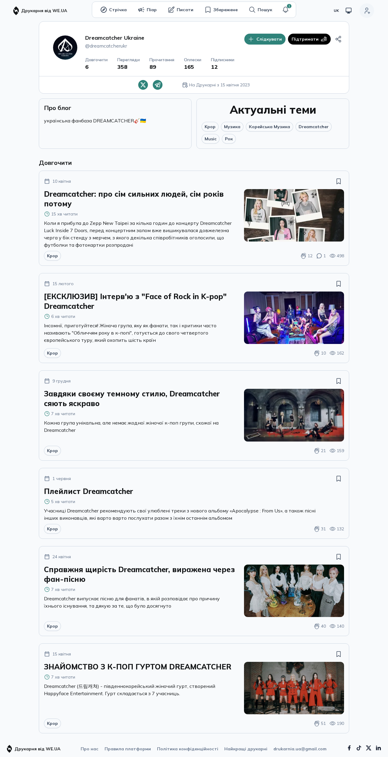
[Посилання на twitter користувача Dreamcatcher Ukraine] (143, 85)
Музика (232, 126)
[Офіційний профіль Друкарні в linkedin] (378, 748)
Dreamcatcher (314, 126)
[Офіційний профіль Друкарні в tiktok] (359, 748)
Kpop (210, 126)
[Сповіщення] (285, 9)
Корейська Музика (269, 126)
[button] (285, 9)
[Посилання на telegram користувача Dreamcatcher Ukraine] (157, 85)
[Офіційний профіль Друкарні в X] (369, 748)
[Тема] (348, 10)
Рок (229, 139)
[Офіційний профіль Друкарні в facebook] (349, 748)
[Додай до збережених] (338, 181)
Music (210, 139)
